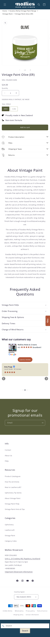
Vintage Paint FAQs (12, 504)
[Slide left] (19, 70)
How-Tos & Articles (12, 482)
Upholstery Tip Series (13, 493)
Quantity (5, 88)
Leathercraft (10, 530)
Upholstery (9, 524)
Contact (8, 450)
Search (25, 631)
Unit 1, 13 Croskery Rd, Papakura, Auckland (22, 558)
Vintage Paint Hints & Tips (15, 509)
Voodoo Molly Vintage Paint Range (22, 11)
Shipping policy (18, 614)
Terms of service (42, 611)
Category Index (11, 541)
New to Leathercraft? (13, 487)
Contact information (32, 614)
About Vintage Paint (12, 498)
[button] (5, 4)
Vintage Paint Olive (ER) (24, 14)
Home (4, 11)
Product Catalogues (13, 476)
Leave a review (25, 359)
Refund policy (19, 611)
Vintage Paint (7, 14)
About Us (8, 455)
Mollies (10, 611)
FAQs (7, 461)
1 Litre (14, 108)
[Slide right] (30, 70)
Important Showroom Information (19, 572)
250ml (5, 108)
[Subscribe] (42, 423)
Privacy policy (30, 611)
